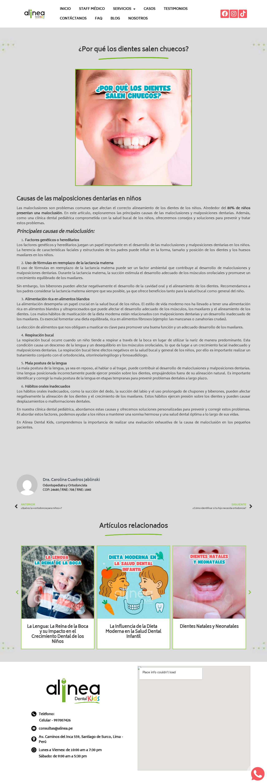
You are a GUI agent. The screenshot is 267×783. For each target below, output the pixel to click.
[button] (17, 592)
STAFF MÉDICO (92, 9)
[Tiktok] (243, 14)
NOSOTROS (138, 19)
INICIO (65, 9)
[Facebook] (224, 14)
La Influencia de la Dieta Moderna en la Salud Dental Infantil (133, 632)
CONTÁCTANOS (73, 19)
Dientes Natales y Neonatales (209, 626)
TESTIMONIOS (176, 9)
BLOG (115, 19)
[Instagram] (234, 14)
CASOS (149, 9)
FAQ (98, 19)
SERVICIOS (122, 9)
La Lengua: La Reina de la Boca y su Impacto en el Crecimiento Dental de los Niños (57, 634)
